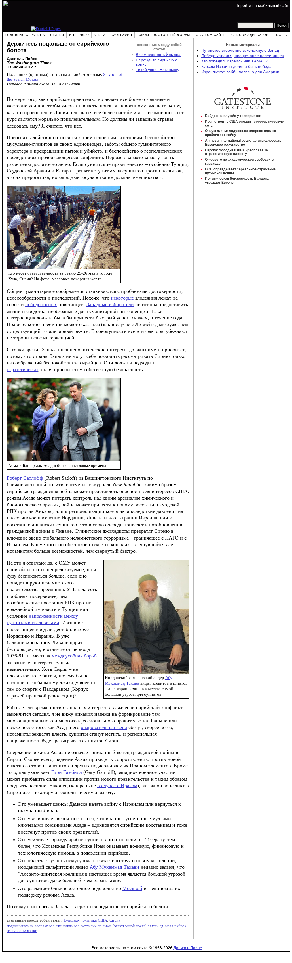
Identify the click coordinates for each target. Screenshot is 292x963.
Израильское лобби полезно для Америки (240, 72)
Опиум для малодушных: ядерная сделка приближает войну (240, 133)
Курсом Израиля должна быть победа (236, 66)
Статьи (57, 35)
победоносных (41, 304)
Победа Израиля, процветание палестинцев (242, 56)
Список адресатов (249, 35)
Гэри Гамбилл (66, 772)
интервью (79, 35)
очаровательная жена (104, 727)
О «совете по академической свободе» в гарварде (239, 162)
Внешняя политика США (85, 920)
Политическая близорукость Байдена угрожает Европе (237, 181)
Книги (99, 35)
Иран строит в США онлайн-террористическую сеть (244, 124)
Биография (121, 35)
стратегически (22, 369)
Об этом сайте (211, 35)
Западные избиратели (110, 304)
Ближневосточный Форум (164, 35)
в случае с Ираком (117, 785)
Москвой (132, 888)
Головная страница (25, 35)
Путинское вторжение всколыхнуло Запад (240, 50)
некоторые (122, 298)
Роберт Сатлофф (25, 478)
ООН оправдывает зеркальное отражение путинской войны (240, 171)
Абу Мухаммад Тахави (114, 867)
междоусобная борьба (75, 656)
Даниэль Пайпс (187, 948)
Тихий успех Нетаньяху (157, 70)
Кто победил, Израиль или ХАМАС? (234, 61)
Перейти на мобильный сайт (262, 5)
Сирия (114, 920)
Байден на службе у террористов (233, 116)
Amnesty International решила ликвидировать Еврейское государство (243, 143)
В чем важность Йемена (158, 55)
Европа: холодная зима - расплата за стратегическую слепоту (236, 152)
